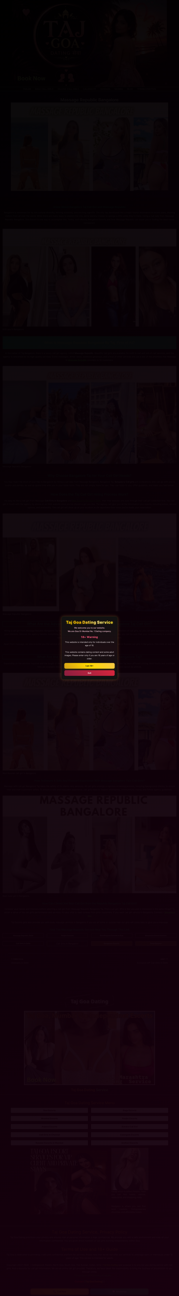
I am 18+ (89, 666)
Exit (89, 673)
